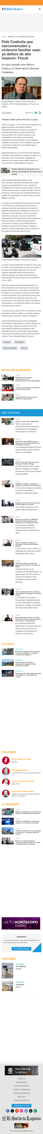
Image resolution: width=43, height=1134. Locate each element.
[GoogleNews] (26, 1111)
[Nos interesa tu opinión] (21, 1070)
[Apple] (30, 1111)
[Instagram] (21, 1111)
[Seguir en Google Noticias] (39, 112)
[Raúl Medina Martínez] (6, 771)
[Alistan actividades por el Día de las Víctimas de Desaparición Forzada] (8, 811)
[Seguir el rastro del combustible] (8, 426)
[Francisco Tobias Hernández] (6, 782)
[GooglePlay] (35, 1111)
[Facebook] (7, 1111)
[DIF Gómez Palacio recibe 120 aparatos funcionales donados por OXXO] (8, 573)
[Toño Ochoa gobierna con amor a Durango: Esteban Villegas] (8, 468)
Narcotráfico (19, 342)
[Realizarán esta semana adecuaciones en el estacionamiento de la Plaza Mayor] (8, 378)
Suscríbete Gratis (21, 949)
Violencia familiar (9, 348)
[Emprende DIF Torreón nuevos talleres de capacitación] (8, 397)
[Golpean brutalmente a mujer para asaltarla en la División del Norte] (8, 821)
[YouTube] (17, 1111)
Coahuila (6, 342)
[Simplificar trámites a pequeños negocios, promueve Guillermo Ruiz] (8, 488)
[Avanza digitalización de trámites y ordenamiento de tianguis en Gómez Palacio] (8, 600)
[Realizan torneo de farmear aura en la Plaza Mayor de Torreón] (8, 506)
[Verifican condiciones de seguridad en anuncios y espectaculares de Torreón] (8, 831)
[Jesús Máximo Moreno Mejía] (6, 793)
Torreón (24, 348)
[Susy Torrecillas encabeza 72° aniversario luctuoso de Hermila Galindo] (8, 548)
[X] (12, 1111)
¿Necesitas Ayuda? (21, 1106)
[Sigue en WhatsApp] (36, 112)
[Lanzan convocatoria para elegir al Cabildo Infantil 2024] (8, 387)
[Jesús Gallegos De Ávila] (6, 760)
